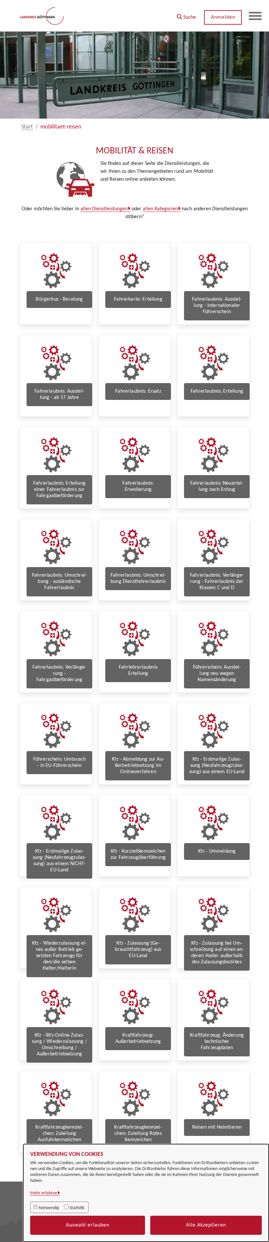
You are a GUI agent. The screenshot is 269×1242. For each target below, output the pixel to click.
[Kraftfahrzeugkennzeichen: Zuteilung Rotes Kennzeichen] (134, 1098)
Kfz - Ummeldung (217, 851)
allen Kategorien (160, 209)
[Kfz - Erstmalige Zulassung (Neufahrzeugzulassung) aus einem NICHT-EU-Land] (56, 822)
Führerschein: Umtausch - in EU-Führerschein (59, 762)
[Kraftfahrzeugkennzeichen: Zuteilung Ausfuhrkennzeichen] (56, 1098)
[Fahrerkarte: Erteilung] (134, 270)
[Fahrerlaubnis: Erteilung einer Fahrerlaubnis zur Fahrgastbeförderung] (56, 454)
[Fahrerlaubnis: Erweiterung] (134, 454)
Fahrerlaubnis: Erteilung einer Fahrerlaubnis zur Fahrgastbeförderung (59, 489)
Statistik (77, 1208)
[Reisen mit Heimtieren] (213, 1098)
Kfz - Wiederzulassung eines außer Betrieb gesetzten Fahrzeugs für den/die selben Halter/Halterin (59, 956)
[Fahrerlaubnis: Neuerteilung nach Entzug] (213, 454)
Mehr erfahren (43, 1193)
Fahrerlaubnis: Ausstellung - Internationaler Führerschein (217, 305)
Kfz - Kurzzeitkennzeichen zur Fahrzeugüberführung (138, 854)
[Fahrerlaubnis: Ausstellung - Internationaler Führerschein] (213, 270)
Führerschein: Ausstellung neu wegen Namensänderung (217, 673)
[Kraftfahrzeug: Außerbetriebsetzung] (134, 1006)
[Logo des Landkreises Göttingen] (42, 15)
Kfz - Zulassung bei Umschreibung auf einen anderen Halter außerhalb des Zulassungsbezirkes (217, 953)
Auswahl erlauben (87, 1225)
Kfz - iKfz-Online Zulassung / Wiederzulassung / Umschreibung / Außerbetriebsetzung (59, 1045)
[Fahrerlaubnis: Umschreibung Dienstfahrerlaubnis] (134, 546)
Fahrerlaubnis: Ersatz (138, 391)
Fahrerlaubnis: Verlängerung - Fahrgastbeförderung (59, 673)
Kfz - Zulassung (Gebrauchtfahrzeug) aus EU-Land (138, 949)
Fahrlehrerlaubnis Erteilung (138, 670)
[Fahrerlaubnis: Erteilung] (213, 362)
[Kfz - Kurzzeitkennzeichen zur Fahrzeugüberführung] (134, 822)
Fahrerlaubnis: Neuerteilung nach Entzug (217, 486)
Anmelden (223, 17)
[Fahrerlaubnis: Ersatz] (134, 362)
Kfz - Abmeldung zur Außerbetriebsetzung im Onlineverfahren (138, 765)
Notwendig (49, 1208)
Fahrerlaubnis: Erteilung (217, 391)
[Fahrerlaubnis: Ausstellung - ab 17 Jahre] (56, 362)
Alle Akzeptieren (206, 1225)
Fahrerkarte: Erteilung (138, 299)
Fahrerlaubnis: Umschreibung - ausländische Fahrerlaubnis (59, 581)
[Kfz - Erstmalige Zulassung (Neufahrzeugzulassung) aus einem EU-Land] (213, 730)
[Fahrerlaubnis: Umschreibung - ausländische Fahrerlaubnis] (56, 546)
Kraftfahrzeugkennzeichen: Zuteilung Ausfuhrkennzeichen (59, 1133)
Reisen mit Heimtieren (216, 1127)
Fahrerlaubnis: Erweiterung (138, 486)
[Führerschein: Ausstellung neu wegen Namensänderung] (213, 638)
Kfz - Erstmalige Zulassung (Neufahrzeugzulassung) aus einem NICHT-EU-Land (59, 861)
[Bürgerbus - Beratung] (56, 270)
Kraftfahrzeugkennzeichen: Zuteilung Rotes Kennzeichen (138, 1133)
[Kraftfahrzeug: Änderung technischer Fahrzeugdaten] (213, 1006)
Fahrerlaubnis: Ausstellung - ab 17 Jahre (59, 394)
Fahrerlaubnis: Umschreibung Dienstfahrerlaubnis (138, 578)
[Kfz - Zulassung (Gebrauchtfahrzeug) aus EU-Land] (134, 914)
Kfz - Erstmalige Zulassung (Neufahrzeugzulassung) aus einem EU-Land (216, 765)
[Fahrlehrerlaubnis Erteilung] (134, 638)
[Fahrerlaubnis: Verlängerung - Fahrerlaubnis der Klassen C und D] (213, 546)
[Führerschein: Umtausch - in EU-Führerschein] (56, 730)
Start (27, 127)
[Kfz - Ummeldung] (213, 822)
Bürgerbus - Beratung (59, 299)
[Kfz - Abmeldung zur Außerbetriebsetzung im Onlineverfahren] (134, 730)
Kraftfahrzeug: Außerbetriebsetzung (138, 1038)
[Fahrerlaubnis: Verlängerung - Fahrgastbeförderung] (56, 638)
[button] (186, 15)
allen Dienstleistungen (104, 209)
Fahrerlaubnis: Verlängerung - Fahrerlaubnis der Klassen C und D (217, 581)
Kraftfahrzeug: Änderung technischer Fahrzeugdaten (217, 1041)
